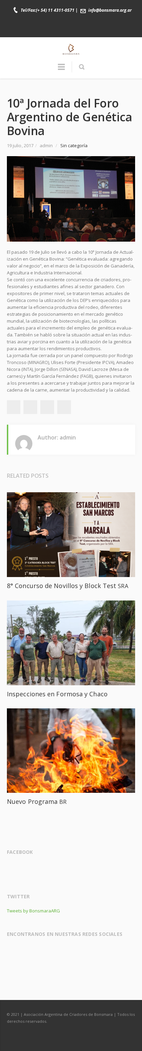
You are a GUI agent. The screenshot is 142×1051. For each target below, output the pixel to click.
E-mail (93, 29)
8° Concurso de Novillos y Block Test (67, 586)
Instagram (78, 29)
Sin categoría (74, 145)
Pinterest (64, 407)
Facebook (50, 29)
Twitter (64, 29)
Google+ (47, 407)
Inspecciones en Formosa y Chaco (57, 694)
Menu (61, 70)
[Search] (81, 66)
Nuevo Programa (37, 801)
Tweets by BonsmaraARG (33, 911)
